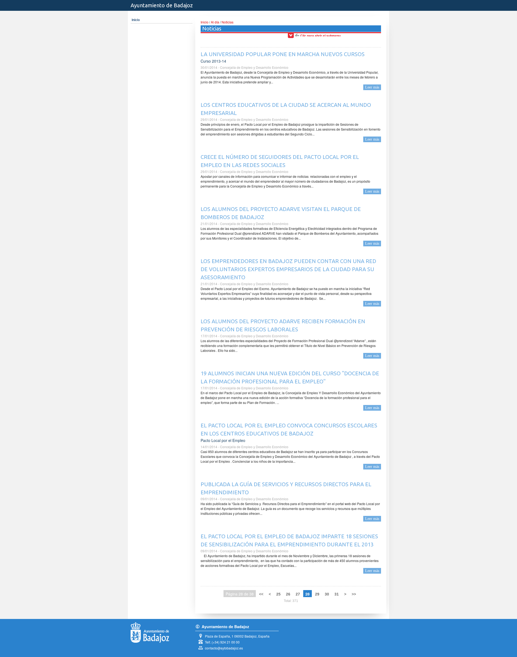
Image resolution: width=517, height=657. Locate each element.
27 (298, 594)
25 (278, 594)
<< (261, 594)
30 (327, 594)
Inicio (136, 19)
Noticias (227, 22)
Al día (215, 22)
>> (354, 594)
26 (288, 594)
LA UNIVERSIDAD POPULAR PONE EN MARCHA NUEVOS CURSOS (283, 54)
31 (336, 594)
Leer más (372, 87)
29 (317, 594)
